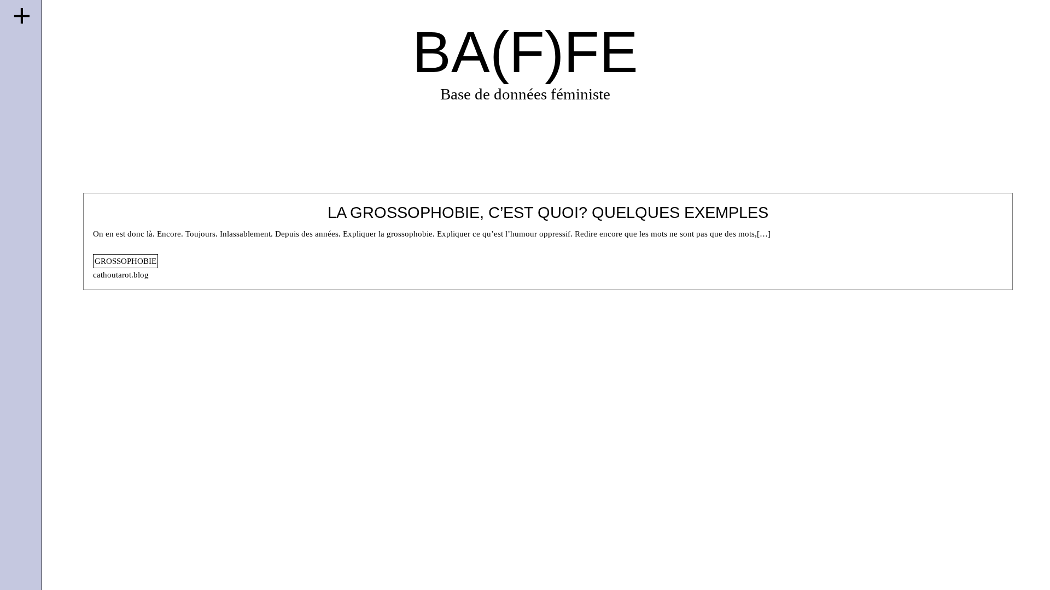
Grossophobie (125, 261)
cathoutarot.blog (121, 274)
